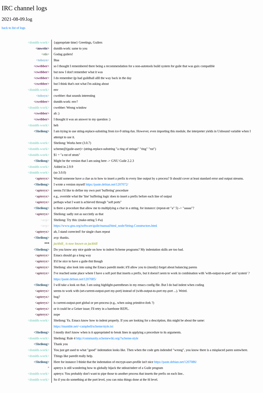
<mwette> (42, 48)
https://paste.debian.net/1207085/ (75, 279)
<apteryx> (42, 178)
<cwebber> (41, 66)
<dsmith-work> (38, 42)
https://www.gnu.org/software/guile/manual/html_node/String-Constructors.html (105, 225)
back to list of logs (13, 28)
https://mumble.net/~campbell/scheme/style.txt (83, 326)
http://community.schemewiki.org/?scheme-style (107, 338)
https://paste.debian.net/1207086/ (175, 362)
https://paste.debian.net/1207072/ (107, 184)
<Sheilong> (41, 131)
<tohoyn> (42, 60)
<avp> (44, 220)
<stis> (45, 54)
